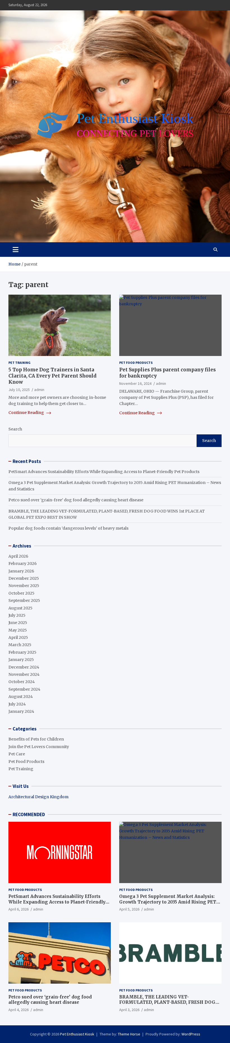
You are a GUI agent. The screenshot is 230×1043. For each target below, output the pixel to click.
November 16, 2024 (135, 383)
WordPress (190, 1034)
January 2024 (21, 711)
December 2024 (23, 667)
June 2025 (17, 622)
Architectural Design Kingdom (38, 796)
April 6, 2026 (18, 909)
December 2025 (23, 578)
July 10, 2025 (19, 389)
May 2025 (17, 630)
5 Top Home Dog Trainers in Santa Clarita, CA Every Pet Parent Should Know (52, 376)
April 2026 (18, 556)
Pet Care (16, 753)
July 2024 (17, 704)
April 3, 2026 (129, 1009)
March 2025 (19, 644)
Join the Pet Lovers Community (38, 746)
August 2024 (20, 696)
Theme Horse (129, 1034)
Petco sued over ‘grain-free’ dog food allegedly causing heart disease (75, 499)
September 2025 (24, 600)
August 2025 (20, 608)
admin (39, 389)
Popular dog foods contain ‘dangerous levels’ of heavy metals (68, 528)
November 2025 (23, 585)
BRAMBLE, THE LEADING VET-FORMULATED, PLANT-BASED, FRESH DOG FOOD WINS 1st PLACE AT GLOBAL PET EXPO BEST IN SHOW (169, 1005)
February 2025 (22, 652)
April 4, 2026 (18, 1009)
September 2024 (24, 689)
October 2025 (21, 593)
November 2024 (24, 674)
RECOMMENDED (29, 814)
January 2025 (21, 659)
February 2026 (22, 563)
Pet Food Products (136, 362)
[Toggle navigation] (15, 249)
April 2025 (18, 637)
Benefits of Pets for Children (36, 739)
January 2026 (21, 571)
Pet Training (19, 362)
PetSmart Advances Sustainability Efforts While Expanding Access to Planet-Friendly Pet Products (103, 471)
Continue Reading (26, 412)
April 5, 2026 (129, 909)
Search (15, 429)
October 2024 (21, 681)
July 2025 (17, 615)
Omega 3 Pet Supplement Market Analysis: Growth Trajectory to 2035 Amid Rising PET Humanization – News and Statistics (167, 902)
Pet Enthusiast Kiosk (77, 1034)
